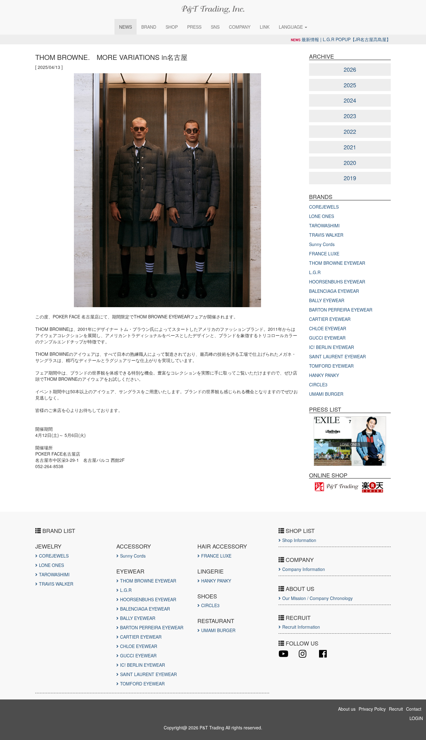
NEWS (125, 27)
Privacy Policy (372, 709)
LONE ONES (321, 216)
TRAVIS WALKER (326, 235)
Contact (413, 709)
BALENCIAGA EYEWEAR (334, 291)
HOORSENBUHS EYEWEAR (337, 281)
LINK (264, 27)
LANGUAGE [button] (291, 27)
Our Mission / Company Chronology (317, 598)
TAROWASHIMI (324, 225)
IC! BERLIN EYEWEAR (331, 347)
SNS (215, 27)
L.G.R (315, 272)
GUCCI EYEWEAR (327, 338)
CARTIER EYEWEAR (330, 319)
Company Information (303, 569)
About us (347, 709)
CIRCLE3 (318, 384)
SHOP (172, 27)
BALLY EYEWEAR (326, 300)
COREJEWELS (324, 207)
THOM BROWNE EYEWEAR (337, 263)
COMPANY (239, 27)
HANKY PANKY (324, 375)
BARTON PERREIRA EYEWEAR (340, 310)
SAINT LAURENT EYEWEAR (337, 356)
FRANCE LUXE (324, 253)
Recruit (396, 709)
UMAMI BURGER (326, 394)
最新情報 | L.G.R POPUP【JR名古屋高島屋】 (346, 39)
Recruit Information (301, 627)
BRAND (148, 27)
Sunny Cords (322, 244)
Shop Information (299, 540)
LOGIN (416, 718)
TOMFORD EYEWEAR (331, 366)
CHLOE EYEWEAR (327, 328)
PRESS (194, 27)
